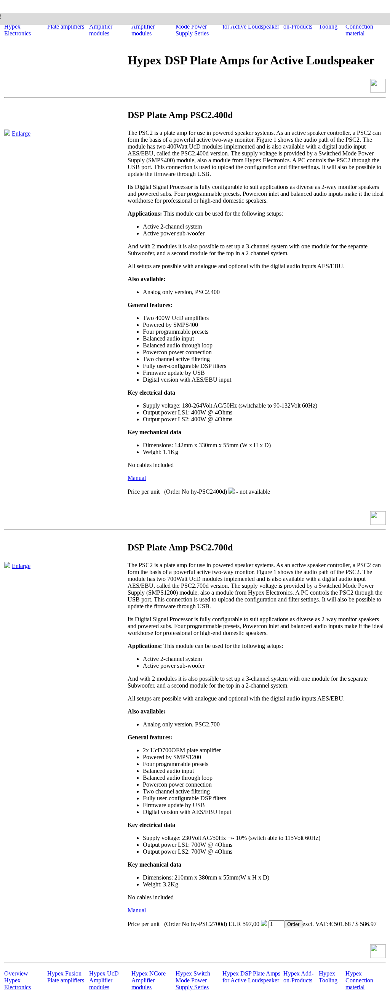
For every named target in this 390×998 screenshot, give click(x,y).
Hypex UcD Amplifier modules (104, 26)
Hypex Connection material (359, 26)
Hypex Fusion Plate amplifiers (65, 977)
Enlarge (21, 133)
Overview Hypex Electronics (17, 26)
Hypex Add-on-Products (298, 977)
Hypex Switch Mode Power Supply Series (193, 26)
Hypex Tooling (328, 977)
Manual (137, 478)
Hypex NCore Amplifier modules (148, 26)
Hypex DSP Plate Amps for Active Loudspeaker (251, 977)
